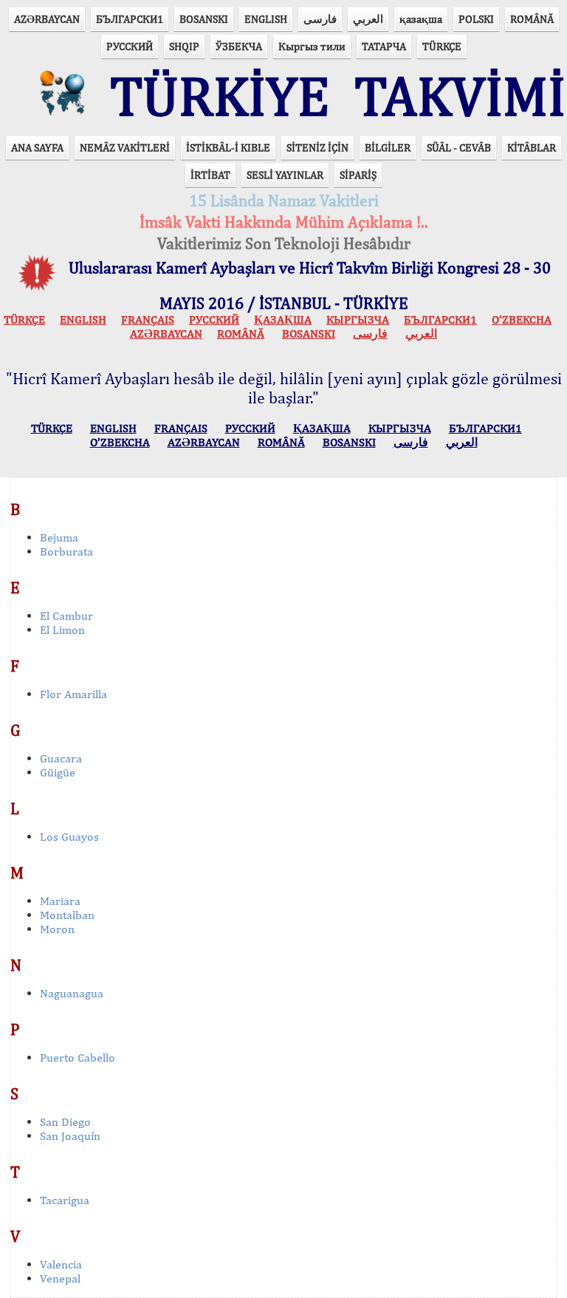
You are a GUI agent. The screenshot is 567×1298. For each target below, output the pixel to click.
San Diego (65, 1122)
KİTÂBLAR (531, 147)
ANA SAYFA (37, 147)
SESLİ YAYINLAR (285, 174)
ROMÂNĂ (532, 19)
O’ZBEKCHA (521, 319)
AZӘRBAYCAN (47, 19)
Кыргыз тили (312, 46)
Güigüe (57, 772)
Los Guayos (69, 837)
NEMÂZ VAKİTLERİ (125, 147)
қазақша (420, 19)
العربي (368, 19)
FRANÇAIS (147, 319)
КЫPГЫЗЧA (357, 319)
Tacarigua (64, 1200)
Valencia (61, 1264)
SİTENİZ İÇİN (317, 147)
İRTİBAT (210, 174)
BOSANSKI (203, 19)
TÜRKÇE (441, 46)
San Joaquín (70, 1136)
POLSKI (476, 19)
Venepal (60, 1278)
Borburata (66, 551)
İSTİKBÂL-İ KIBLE (228, 147)
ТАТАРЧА (384, 46)
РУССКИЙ (129, 46)
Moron (57, 929)
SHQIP (184, 46)
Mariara (60, 901)
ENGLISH (265, 19)
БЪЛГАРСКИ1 (129, 19)
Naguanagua (71, 993)
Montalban (67, 915)
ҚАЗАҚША (283, 319)
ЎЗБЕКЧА (239, 46)
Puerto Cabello (77, 1058)
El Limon (62, 630)
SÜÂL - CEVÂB (459, 147)
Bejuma (59, 537)
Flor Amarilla (73, 694)
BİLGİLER (387, 147)
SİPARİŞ (358, 174)
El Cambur (66, 616)
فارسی (320, 19)
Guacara (61, 758)
